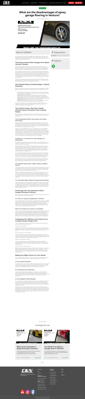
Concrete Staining (52, 377)
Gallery (50, 2)
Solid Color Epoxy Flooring (42, 389)
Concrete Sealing (52, 378)
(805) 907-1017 (79, 2)
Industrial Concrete (59, 2)
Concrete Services (52, 370)
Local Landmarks (63, 375)
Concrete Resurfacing (53, 380)
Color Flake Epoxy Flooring (42, 387)
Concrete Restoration (53, 375)
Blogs (53, 2)
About (62, 369)
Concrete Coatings (53, 373)
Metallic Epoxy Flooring (41, 385)
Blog (38, 374)
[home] (6, 3)
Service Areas (62, 372)
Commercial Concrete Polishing (41, 380)
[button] (26, 3)
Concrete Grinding (53, 382)
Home (38, 371)
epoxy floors (33, 58)
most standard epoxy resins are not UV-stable (28, 125)
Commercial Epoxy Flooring (42, 378)
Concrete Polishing (53, 372)
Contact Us (71, 2)
